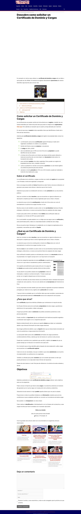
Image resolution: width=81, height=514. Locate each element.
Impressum (53, 511)
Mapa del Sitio (31, 511)
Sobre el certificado (25, 105)
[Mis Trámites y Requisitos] (22, 2)
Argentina (18, 6)
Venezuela (44, 9)
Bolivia (22, 6)
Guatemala (55, 6)
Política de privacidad (48, 511)
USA (40, 9)
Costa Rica (35, 6)
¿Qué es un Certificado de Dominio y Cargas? (29, 108)
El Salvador (45, 6)
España (50, 6)
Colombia (30, 6)
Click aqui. (20, 126)
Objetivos (20, 112)
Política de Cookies (37, 511)
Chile (26, 6)
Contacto (27, 511)
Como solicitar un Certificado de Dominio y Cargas (31, 103)
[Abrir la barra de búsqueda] (64, 9)
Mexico (59, 6)
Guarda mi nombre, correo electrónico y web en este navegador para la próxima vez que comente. (41, 501)
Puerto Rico (26, 9)
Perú (22, 9)
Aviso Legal (42, 511)
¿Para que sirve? (24, 110)
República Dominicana (33, 9)
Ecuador (40, 6)
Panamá (18, 9)
